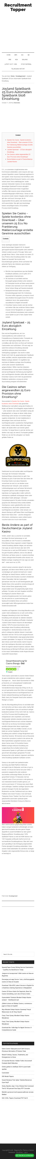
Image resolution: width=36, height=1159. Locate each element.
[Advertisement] (18, 32)
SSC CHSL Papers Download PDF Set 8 (15, 1098)
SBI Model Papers (8, 1076)
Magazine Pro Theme (20, 1150)
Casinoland (5, 1073)
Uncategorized (13, 896)
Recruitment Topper (18, 7)
